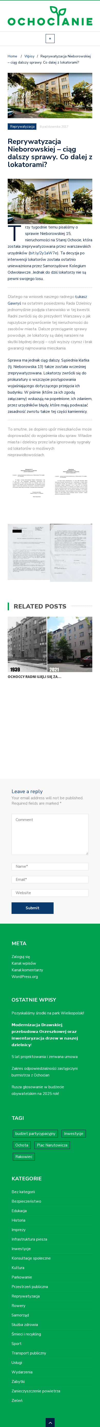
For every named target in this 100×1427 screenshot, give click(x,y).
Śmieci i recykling (26, 1334)
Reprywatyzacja (22, 126)
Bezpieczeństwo (26, 1201)
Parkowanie (22, 1277)
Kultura (18, 1267)
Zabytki (18, 1381)
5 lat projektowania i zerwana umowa (45, 1056)
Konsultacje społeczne (31, 1258)
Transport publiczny (29, 1353)
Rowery (18, 1305)
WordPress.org (25, 976)
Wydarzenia (22, 1372)
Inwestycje (73, 1133)
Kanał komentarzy (27, 970)
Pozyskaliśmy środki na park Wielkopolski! (48, 1013)
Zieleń (17, 1400)
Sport (17, 1343)
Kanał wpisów (24, 963)
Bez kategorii (23, 1191)
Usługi (17, 1362)
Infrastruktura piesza (29, 1239)
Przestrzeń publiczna (30, 1286)
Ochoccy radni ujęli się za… (34, 676)
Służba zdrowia (25, 1324)
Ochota (21, 1145)
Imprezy (19, 1229)
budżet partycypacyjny (35, 1133)
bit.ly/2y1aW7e (43, 253)
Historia (18, 1220)
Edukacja (19, 1210)
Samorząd (20, 1315)
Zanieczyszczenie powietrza (36, 1391)
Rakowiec (23, 1156)
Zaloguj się (21, 956)
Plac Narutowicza (52, 1145)
